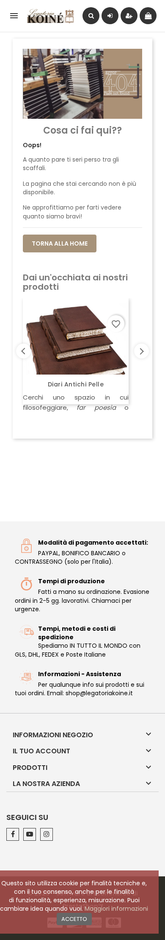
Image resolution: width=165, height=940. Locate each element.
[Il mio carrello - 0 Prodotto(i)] (148, 15)
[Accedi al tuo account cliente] (110, 15)
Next (141, 351)
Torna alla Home (60, 243)
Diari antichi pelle (76, 384)
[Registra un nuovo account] (129, 15)
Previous (23, 351)
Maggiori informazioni (116, 908)
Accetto (74, 919)
